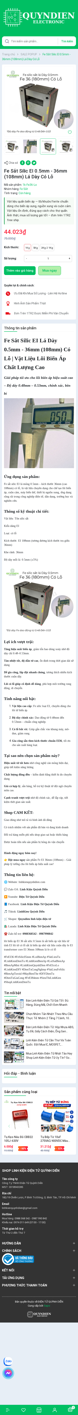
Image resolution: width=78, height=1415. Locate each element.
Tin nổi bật (12, 993)
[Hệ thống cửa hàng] (39, 1410)
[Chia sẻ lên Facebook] (22, 162)
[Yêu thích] (23, 1410)
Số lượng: (10, 258)
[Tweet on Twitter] (34, 162)
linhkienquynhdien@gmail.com (19, 1207)
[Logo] (39, 1314)
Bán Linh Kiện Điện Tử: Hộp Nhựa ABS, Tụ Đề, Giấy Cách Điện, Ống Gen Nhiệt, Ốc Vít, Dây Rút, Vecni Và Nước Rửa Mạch (50, 1030)
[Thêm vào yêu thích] (70, 132)
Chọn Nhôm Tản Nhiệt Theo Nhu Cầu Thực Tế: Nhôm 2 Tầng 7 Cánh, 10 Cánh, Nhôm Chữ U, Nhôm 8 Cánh (49, 1016)
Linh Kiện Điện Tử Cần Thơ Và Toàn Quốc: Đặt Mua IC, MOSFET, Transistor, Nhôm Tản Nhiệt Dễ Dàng (49, 1043)
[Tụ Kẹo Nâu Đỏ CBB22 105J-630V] (20, 1116)
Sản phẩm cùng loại (20, 1091)
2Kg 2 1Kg (47, 247)
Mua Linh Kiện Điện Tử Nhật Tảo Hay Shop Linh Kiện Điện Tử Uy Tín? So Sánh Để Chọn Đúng (49, 1056)
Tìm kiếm (67, 41)
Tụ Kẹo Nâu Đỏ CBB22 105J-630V (18, 1139)
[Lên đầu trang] (72, 1397)
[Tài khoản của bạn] (54, 1410)
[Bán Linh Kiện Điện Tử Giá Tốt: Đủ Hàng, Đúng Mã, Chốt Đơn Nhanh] (14, 1004)
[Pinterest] (28, 162)
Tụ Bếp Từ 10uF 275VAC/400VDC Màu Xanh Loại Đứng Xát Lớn (55, 1139)
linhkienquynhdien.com (32, 882)
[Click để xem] (39, 101)
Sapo (47, 1305)
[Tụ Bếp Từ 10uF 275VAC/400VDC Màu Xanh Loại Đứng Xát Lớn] (57, 1116)
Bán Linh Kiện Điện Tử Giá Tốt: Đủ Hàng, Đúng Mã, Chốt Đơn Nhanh (47, 1002)
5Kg (35, 247)
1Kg (27, 247)
